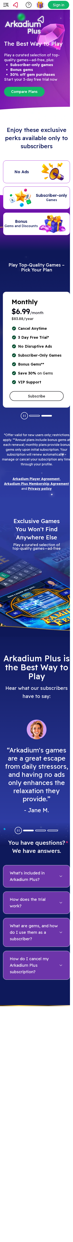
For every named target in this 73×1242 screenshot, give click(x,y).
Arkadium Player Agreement (36, 479)
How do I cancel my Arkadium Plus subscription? (29, 965)
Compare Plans (24, 91)
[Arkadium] (23, 5)
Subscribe (36, 396)
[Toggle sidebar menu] (6, 5)
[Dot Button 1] (34, 416)
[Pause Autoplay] (24, 416)
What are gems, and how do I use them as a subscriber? (34, 932)
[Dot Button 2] (46, 416)
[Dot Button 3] (52, 830)
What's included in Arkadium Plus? (27, 876)
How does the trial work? (28, 902)
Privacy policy (40, 489)
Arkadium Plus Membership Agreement (36, 484)
